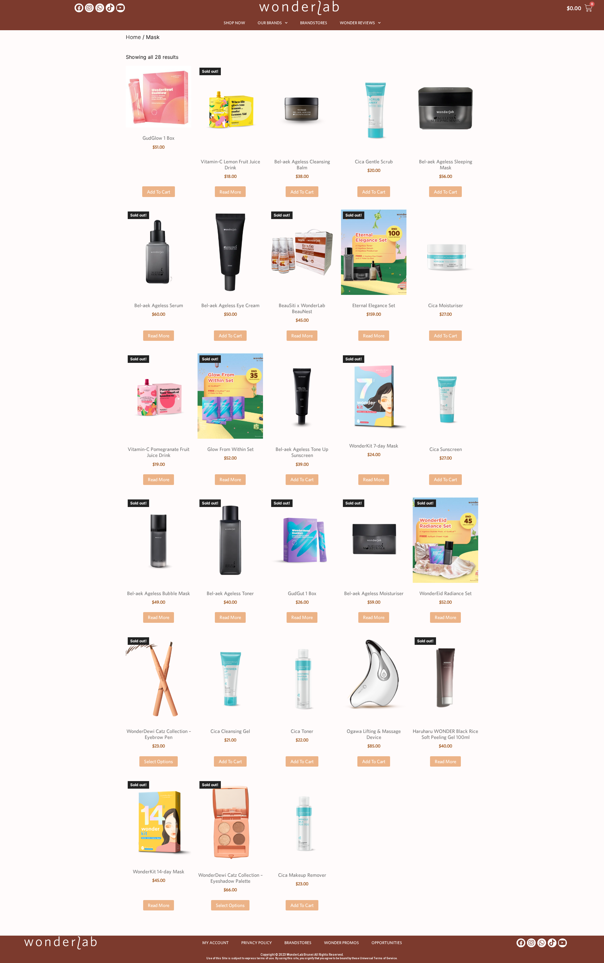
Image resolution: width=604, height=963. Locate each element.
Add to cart (158, 191)
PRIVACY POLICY (256, 942)
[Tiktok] (110, 7)
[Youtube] (120, 7)
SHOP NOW (234, 22)
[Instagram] (89, 7)
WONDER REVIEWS (357, 22)
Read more (230, 191)
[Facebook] (79, 7)
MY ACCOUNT (215, 942)
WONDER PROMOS (341, 942)
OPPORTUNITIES (387, 942)
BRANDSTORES (313, 22)
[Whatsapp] (99, 7)
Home (133, 37)
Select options (158, 761)
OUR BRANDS (270, 22)
